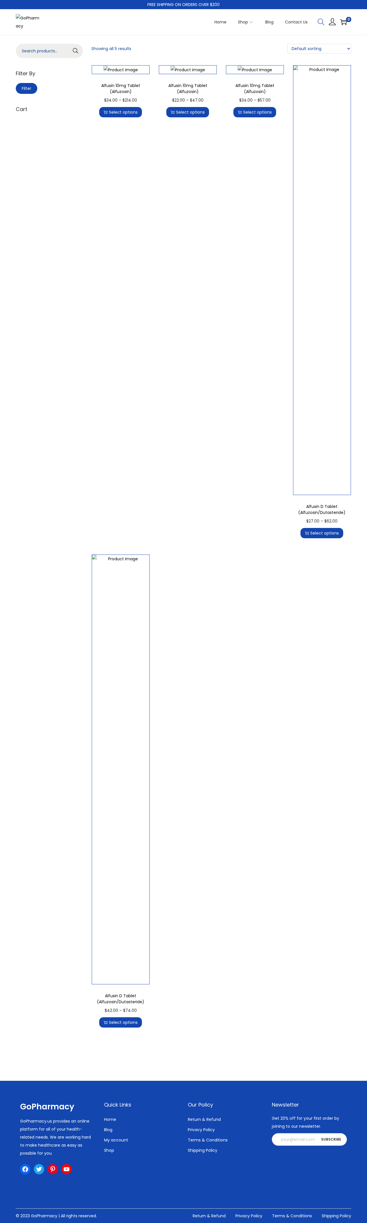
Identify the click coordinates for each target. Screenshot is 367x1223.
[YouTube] (66, 1169)
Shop (109, 1150)
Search (76, 51)
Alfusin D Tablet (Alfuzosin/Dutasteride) (321, 509)
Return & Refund (204, 1119)
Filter (26, 88)
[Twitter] (39, 1169)
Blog (108, 1130)
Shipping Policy (202, 1150)
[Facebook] (25, 1169)
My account (116, 1140)
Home (110, 1119)
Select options (123, 112)
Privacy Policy (201, 1130)
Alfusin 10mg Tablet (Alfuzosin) (120, 88)
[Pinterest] (53, 1169)
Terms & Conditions (208, 1140)
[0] (343, 22)
